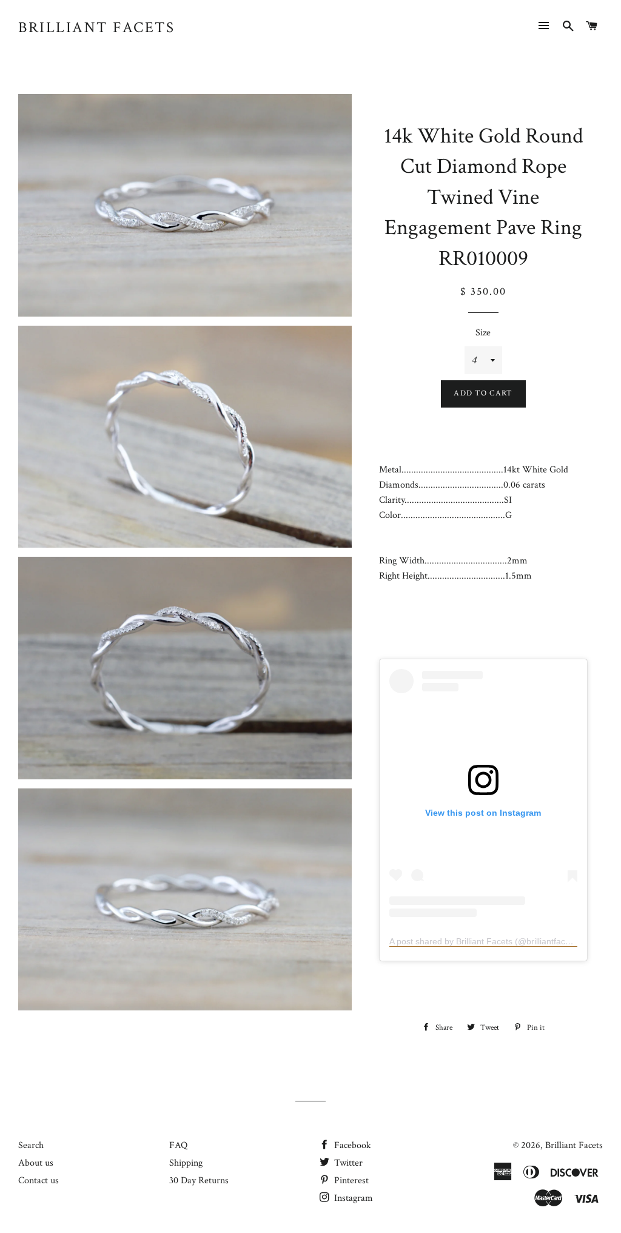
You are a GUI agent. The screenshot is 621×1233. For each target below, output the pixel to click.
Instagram (352, 1198)
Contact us (38, 1180)
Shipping (186, 1163)
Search (31, 1145)
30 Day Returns (199, 1180)
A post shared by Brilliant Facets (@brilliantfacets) (484, 941)
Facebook (351, 1145)
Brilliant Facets (96, 28)
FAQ (178, 1145)
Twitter (347, 1163)
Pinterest (350, 1180)
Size (483, 332)
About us (35, 1163)
